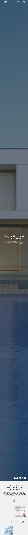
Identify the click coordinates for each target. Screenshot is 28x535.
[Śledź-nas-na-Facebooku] (15, 478)
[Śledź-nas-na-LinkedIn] (22, 478)
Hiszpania (18, 4)
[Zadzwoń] (23, 2)
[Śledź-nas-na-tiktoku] (25, 478)
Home (2, 4)
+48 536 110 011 (19, 1)
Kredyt (22, 4)
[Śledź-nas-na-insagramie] (17, 478)
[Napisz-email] (26, 2)
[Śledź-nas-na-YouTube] (20, 478)
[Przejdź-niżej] (14, 248)
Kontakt (25, 4)
